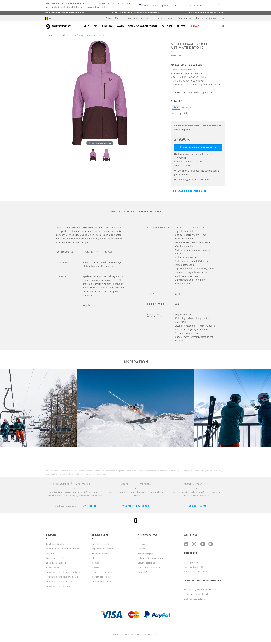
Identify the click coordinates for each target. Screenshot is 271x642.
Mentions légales (146, 553)
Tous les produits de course (59, 581)
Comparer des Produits (190, 191)
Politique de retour (101, 553)
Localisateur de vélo (55, 558)
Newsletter (97, 567)
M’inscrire (89, 506)
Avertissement (53, 567)
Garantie (50, 553)
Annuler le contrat (100, 544)
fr (50, 18)
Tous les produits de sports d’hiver (62, 576)
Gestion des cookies (101, 576)
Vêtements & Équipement (142, 26)
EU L (176, 107)
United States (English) (155, 5)
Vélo (86, 26)
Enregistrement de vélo (57, 562)
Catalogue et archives (56, 544)
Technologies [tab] (150, 211)
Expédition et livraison (102, 548)
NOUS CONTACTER (197, 506)
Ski (95, 26)
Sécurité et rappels (146, 562)
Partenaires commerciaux (150, 567)
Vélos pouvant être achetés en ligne (64, 13)
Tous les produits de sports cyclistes (63, 572)
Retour (50, 35)
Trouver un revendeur (199, 147)
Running (107, 26)
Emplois (141, 548)
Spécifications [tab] (122, 211)
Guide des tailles (187, 107)
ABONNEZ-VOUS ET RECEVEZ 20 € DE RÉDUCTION (135, 13)
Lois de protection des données (152, 558)
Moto (120, 26)
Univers (182, 26)
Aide (94, 558)
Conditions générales (102, 581)
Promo (195, 26)
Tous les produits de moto (58, 586)
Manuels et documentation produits (63, 548)
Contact (95, 562)
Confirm (196, 5)
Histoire (141, 544)
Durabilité (142, 572)
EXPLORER (167, 26)
